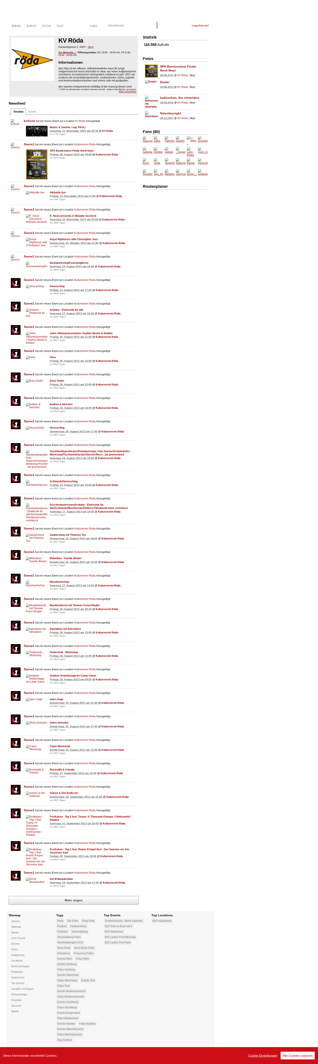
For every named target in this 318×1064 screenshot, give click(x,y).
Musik (93, 25)
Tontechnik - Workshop (64, 652)
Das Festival (64, 1039)
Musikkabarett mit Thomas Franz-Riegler (75, 605)
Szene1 (29, 144)
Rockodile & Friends (62, 769)
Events (31, 25)
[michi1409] (203, 163)
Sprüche (16, 1005)
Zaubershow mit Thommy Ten (68, 534)
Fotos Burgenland (67, 1018)
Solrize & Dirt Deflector (64, 793)
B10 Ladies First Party (118, 942)
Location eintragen (22, 988)
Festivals (62, 931)
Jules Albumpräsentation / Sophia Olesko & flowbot (81, 333)
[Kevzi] (148, 163)
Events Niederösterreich (71, 991)
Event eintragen (20, 966)
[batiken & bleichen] (37, 406)
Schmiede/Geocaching (63, 481)
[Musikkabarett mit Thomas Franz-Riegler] (37, 608)
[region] (159, 1055)
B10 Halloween (114, 931)
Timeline (18, 111)
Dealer (164, 82)
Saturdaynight (170, 113)
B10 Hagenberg (162, 920)
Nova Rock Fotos (84, 947)
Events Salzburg (67, 964)
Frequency (63, 953)
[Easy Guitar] (37, 381)
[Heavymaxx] (148, 141)
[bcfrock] (16, 124)
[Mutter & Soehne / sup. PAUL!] (37, 131)
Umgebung (17, 955)
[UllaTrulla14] (181, 174)
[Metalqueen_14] (170, 174)
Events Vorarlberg (67, 1002)
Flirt (60, 25)
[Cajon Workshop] (37, 748)
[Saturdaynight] (151, 117)
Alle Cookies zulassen (298, 1055)
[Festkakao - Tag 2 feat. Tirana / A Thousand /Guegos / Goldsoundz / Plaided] (37, 825)
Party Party (88, 920)
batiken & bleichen (61, 404)
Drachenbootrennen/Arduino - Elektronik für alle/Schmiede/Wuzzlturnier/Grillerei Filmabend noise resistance (89, 506)
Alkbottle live (58, 192)
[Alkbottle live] (37, 192)
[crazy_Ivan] (203, 152)
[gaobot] (170, 152)
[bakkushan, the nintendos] (151, 102)
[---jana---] (192, 141)
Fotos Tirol (63, 985)
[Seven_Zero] (192, 174)
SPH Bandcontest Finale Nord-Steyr (72, 150)
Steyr (91, 47)
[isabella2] (148, 152)
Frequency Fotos (83, 953)
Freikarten (17, 971)
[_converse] (181, 152)
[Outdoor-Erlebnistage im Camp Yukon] (37, 678)
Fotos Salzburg (66, 969)
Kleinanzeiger (19, 994)
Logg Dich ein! (200, 25)
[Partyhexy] (170, 141)
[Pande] (192, 163)
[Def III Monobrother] (37, 881)
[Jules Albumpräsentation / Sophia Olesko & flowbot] (37, 338)
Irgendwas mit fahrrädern (65, 628)
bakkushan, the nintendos (179, 97)
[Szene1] (16, 147)
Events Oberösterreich (70, 1029)
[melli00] (181, 141)
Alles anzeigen (127, 91)
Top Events (17, 983)
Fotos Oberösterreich (69, 1034)
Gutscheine (18, 977)
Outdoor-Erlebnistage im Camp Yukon (73, 675)
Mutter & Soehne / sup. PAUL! (68, 127)
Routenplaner (155, 186)
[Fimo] (37, 357)
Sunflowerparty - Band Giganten (124, 920)
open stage (56, 699)
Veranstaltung (80, 931)
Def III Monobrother (61, 879)
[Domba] (159, 152)
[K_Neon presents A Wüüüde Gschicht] (37, 218)
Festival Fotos (78, 926)
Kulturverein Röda (85, 144)
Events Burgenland (68, 1012)
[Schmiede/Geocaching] (37, 483)
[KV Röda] (32, 59)
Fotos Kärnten (87, 1023)
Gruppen (16, 1000)
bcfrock (29, 121)
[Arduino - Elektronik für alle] (37, 312)
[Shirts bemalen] (37, 723)
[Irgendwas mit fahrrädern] (37, 630)
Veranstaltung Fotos (69, 937)
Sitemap (16, 926)
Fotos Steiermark (67, 980)
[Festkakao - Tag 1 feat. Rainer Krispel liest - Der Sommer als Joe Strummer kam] (37, 857)
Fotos (46, 25)
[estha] (159, 141)
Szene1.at (32, 12)
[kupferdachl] (203, 174)
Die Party (72, 920)
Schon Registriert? (174, 25)
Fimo (53, 357)
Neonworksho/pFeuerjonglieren (69, 262)
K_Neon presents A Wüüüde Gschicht (73, 215)
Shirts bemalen (59, 722)
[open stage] (37, 699)
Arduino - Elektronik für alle (66, 309)
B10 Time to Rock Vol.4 (118, 926)
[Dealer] (151, 86)
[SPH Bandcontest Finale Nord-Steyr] (37, 164)
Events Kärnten (66, 1023)
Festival (61, 926)
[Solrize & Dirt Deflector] (37, 795)
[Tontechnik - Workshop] (37, 654)
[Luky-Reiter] (192, 152)
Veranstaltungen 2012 (70, 942)
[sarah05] (170, 163)
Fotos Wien (82, 958)
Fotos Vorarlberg (67, 1007)
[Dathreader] (181, 163)
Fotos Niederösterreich (70, 996)
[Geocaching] (37, 286)
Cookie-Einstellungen (262, 1055)
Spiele (15, 1011)
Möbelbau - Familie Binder (66, 558)
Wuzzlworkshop (59, 581)
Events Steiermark (68, 975)
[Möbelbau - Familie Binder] (37, 560)
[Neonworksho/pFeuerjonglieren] (37, 264)
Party (60, 920)
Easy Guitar (57, 380)
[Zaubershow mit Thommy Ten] (37, 538)
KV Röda (80, 121)
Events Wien (64, 958)
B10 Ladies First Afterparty (120, 937)
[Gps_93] (159, 174)
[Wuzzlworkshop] (37, 583)
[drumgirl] (203, 141)
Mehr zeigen (74, 900)
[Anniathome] (148, 174)
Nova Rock (63, 947)
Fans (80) (151, 132)
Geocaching (57, 286)
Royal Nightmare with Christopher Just (74, 239)
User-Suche (18, 938)
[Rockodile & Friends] (37, 771)
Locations (77, 25)
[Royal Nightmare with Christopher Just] (37, 242)
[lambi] (159, 163)
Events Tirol (88, 980)
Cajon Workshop (60, 746)
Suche (15, 932)
